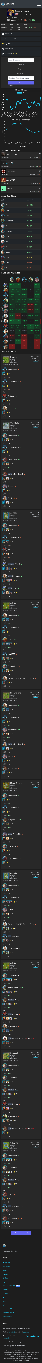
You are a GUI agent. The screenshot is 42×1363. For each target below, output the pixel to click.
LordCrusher (12, 459)
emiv (9, 549)
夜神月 (17, 564)
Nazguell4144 (13, 819)
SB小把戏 (11, 564)
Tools (4, 1297)
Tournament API (8, 1309)
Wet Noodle (12, 369)
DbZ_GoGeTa (13, 858)
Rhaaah (11, 486)
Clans (4, 1270)
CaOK (10, 588)
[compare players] (40, 154)
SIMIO (10, 474)
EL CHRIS (12, 846)
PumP (10, 498)
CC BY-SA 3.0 (20, 1360)
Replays (5, 1278)
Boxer (15, 588)
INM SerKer (12, 768)
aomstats (10, 4)
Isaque (10, 756)
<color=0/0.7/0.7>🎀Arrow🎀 (23, 1038)
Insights (5, 1289)
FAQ (4, 1301)
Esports (5, 1282)
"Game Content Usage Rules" (30, 1352)
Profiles (5, 1293)
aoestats (26, 1332)
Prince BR (17, 834)
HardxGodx (16, 936)
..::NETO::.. (12, 909)
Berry (17, 1000)
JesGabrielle (12, 729)
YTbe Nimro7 (18, 474)
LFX (9, 936)
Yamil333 (11, 654)
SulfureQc (11, 396)
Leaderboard (7, 1266)
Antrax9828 (12, 1026)
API (4, 1305)
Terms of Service (8, 1313)
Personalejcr (12, 666)
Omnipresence (13, 381)
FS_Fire (11, 408)
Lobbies (5, 1274)
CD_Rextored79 (14, 948)
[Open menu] (39, 4)
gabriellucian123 (14, 987)
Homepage (6, 1262)
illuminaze (16, 576)
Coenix (10, 639)
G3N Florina (12, 1218)
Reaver (15, 1014)
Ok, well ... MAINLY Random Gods (21, 678)
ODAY (10, 1194)
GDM (9, 576)
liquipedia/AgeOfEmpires (26, 1358)
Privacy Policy (7, 1316)
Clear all (10, 85)
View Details (35, 361)
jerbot (11, 1332)
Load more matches (19, 1233)
